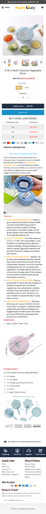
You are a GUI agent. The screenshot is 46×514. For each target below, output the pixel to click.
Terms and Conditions (33, 472)
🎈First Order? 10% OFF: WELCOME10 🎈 (23, 2)
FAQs (4, 464)
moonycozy (31, 509)
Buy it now (23, 112)
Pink (27, 88)
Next (41, 64)
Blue (19, 88)
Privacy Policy (30, 467)
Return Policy (30, 464)
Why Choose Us (8, 472)
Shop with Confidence (10, 474)
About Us (5, 467)
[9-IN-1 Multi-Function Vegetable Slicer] (23, 35)
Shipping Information (33, 469)
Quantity (23, 93)
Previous (5, 64)
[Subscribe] (41, 500)
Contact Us (6, 469)
